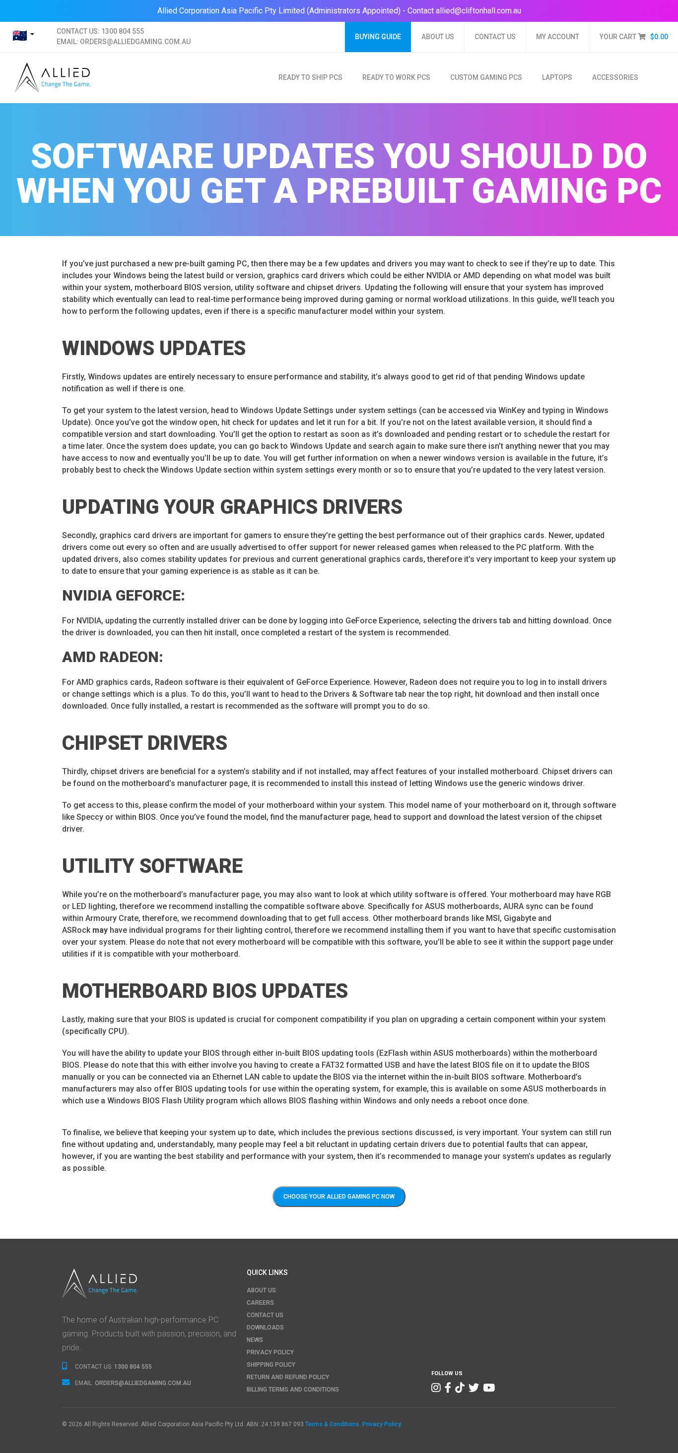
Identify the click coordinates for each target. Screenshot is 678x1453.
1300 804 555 (122, 31)
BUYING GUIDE (378, 37)
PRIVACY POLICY (270, 1352)
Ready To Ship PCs (310, 77)
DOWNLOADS (265, 1327)
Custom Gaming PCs (486, 77)
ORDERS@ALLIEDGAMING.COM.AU (135, 42)
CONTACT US (495, 37)
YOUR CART (634, 37)
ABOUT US (437, 37)
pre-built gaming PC (211, 263)
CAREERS (260, 1302)
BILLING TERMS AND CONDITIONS (293, 1389)
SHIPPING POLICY (271, 1364)
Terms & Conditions (332, 1424)
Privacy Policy (381, 1424)
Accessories (615, 77)
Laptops (557, 77)
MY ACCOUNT (557, 37)
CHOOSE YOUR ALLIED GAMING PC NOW (339, 1196)
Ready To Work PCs (396, 77)
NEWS (255, 1339)
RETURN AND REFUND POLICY (288, 1377)
